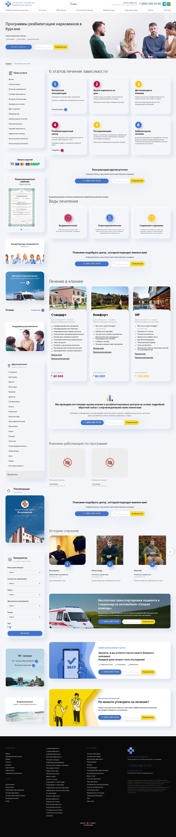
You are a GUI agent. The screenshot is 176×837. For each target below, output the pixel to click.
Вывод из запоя (51, 776)
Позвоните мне (60, 47)
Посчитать (24, 633)
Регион (10, 612)
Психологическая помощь (54, 813)
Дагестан (12, 397)
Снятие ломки (14, 84)
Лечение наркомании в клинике (15, 796)
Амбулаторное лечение (18, 119)
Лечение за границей (23, 665)
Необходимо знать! (93, 790)
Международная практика (95, 773)
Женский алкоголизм (52, 774)
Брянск (11, 382)
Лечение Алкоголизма (17, 99)
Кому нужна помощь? (16, 567)
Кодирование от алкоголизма (55, 782)
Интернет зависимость (53, 796)
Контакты (8, 765)
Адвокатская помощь (17, 134)
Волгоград (12, 387)
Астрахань (13, 372)
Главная (9, 63)
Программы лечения (12, 798)
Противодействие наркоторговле (97, 770)
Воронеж (12, 392)
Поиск (166, 10)
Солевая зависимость (17, 94)
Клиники (42, 10)
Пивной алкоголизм (52, 771)
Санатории (49, 816)
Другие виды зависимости (95, 759)
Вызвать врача (18, 47)
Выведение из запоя (17, 104)
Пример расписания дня (60, 358)
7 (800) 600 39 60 (150, 3)
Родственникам (131, 10)
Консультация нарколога (18, 139)
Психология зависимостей (95, 787)
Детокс (11, 79)
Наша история (10, 770)
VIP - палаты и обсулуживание (23, 661)
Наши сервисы (10, 768)
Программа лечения (22, 64)
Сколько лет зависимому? (17, 579)
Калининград (14, 417)
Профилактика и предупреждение (98, 784)
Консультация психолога (18, 144)
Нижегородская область (18, 446)
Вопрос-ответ (91, 776)
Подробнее (56, 150)
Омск (11, 456)
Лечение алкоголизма (94, 756)
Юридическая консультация (95, 793)
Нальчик (12, 441)
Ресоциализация (15, 124)
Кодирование (14, 114)
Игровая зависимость (17, 129)
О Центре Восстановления (14, 773)
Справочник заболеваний (94, 796)
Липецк (12, 436)
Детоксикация (10, 784)
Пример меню (56, 355)
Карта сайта (90, 801)
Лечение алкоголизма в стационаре (57, 765)
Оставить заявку (57, 109)
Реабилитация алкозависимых (55, 762)
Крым (11, 431)
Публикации (61, 10)
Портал (150, 10)
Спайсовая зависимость (53, 754)
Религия (89, 765)
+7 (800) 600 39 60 (92, 181)
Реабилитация (109, 10)
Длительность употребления (18, 601)
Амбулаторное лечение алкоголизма (57, 790)
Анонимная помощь (84, 10)
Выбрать (11, 572)
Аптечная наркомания (94, 779)
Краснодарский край (17, 421)
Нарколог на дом (51, 779)
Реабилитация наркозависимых (15, 790)
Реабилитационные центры (17, 10)
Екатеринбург (14, 402)
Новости (8, 762)
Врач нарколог (14, 109)
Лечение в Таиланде (52, 760)
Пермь (11, 461)
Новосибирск (14, 451)
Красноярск (13, 426)
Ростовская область (16, 466)
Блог (88, 798)
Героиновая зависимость (53, 757)
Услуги (10, 590)
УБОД (7, 801)
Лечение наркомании (17, 89)
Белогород (13, 377)
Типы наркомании (92, 782)
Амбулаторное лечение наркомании (57, 788)
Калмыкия (13, 412)
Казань (11, 407)
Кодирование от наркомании (55, 785)
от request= (93, 823)
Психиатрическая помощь (54, 810)
